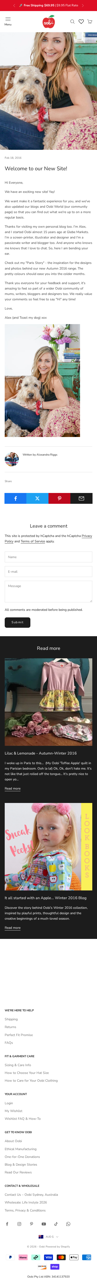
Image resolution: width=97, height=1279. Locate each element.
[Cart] (89, 21)
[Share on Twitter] (37, 498)
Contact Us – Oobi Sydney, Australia (31, 1194)
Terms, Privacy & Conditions (25, 1210)
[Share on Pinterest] (59, 498)
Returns (10, 1027)
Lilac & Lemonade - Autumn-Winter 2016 (41, 753)
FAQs (9, 1043)
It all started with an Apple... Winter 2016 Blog (45, 898)
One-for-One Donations (22, 1157)
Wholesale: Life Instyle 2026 (26, 1202)
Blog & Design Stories (21, 1164)
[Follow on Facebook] (7, 1224)
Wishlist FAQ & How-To (23, 1118)
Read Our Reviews (18, 1172)
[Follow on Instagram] (19, 1224)
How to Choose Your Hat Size (27, 1073)
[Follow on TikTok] (56, 1224)
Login (9, 1103)
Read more (12, 788)
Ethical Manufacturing (20, 1149)
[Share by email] (81, 498)
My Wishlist (13, 1111)
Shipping (11, 1019)
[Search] (72, 21)
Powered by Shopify (58, 1246)
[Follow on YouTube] (43, 1224)
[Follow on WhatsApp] (68, 1224)
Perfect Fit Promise (19, 1035)
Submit (18, 622)
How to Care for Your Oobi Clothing (31, 1080)
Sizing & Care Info (18, 1065)
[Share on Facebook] (15, 498)
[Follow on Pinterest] (31, 1224)
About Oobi (13, 1141)
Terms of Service (33, 541)
